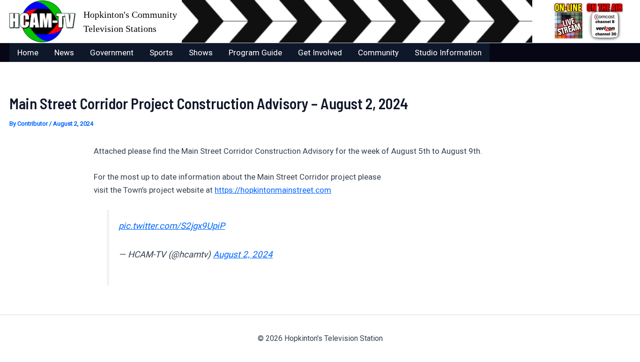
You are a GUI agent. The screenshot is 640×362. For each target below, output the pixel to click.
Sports (161, 52)
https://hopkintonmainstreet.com (273, 190)
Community (378, 52)
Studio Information (448, 52)
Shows (201, 52)
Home (27, 52)
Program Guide (255, 52)
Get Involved (320, 52)
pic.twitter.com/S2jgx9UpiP (172, 226)
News (64, 52)
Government (112, 52)
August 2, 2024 (243, 254)
